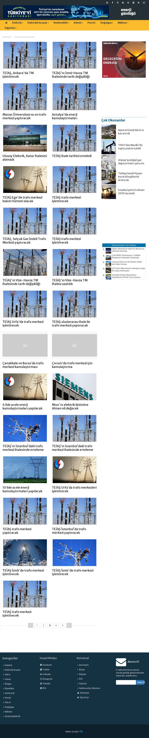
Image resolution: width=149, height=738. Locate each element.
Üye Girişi (84, 697)
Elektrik (17, 22)
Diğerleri (10, 27)
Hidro (7, 674)
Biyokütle (9, 688)
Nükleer (122, 22)
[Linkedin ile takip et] (123, 2)
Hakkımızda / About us (89, 688)
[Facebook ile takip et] (112, 2)
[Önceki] (30, 625)
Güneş (8, 679)
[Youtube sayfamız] (133, 2)
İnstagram (47, 679)
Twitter (46, 669)
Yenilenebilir (60, 22)
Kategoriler (10, 658)
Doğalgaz (106, 22)
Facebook (47, 665)
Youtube (46, 683)
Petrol (91, 22)
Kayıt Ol (140, 682)
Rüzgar (8, 684)
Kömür (78, 22)
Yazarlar (83, 683)
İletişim (82, 674)
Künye (82, 669)
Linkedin (46, 674)
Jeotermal (9, 693)
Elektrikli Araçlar (37, 22)
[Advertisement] (124, 97)
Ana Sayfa (83, 665)
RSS (44, 688)
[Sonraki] (69, 625)
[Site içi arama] (107, 2)
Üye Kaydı (84, 693)
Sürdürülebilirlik (12, 716)
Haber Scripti (72, 731)
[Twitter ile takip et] (117, 2)
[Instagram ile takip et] (128, 2)
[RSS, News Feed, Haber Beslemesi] (138, 2)
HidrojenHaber (118, 245)
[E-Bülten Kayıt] (144, 2)
